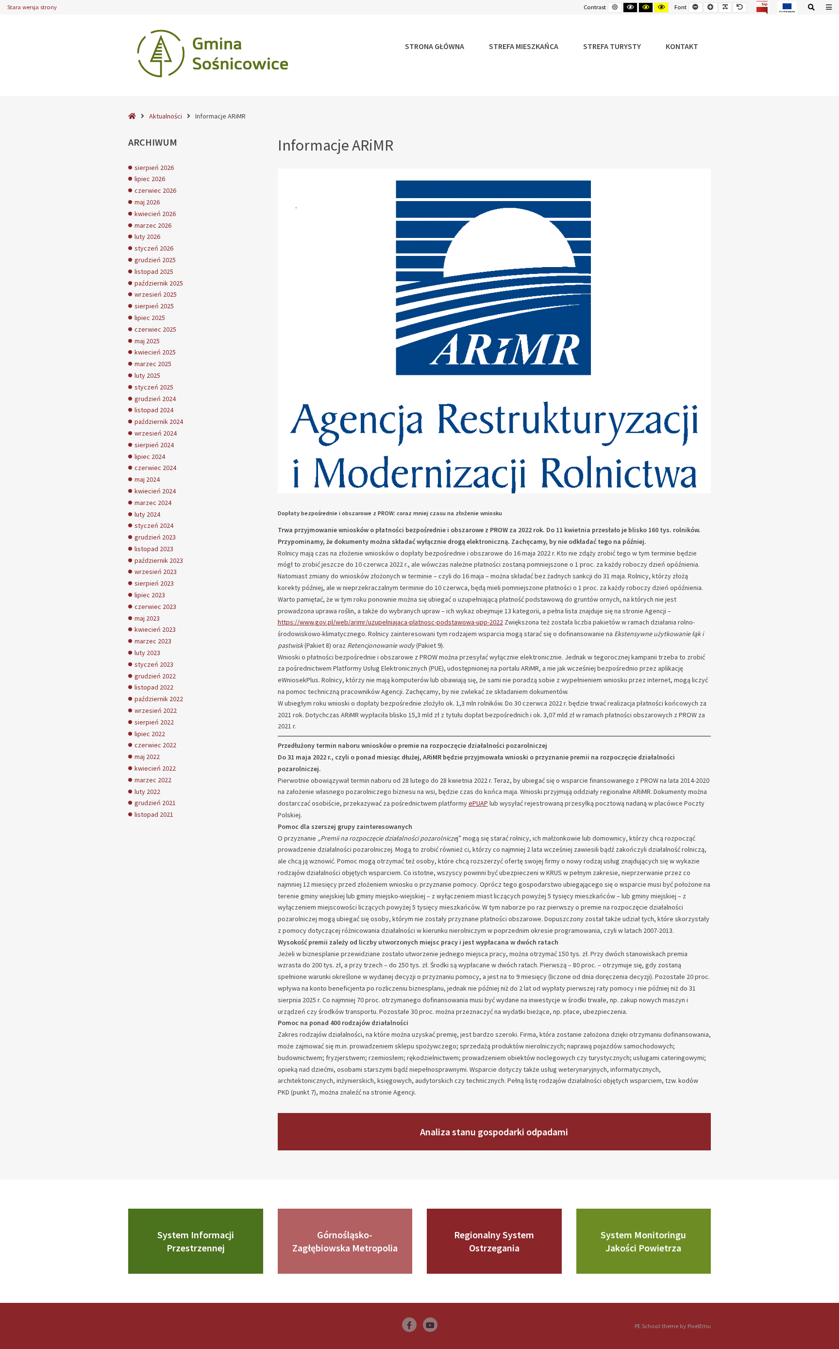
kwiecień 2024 (155, 491)
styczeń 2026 (153, 248)
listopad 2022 (153, 687)
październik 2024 (158, 421)
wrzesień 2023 (155, 571)
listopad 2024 (153, 409)
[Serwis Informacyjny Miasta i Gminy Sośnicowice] (212, 53)
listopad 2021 (153, 814)
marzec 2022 (152, 780)
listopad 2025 (153, 271)
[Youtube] (430, 1324)
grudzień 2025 (155, 259)
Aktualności (165, 116)
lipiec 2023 (149, 594)
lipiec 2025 (149, 317)
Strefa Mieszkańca (523, 46)
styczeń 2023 (153, 664)
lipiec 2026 (149, 178)
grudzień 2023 (155, 537)
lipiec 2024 (149, 456)
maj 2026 (147, 202)
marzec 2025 (152, 363)
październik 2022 (158, 698)
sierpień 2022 (154, 722)
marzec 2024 (152, 502)
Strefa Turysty (612, 46)
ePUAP (478, 803)
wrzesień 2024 (155, 433)
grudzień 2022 (155, 676)
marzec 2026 (152, 225)
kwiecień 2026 (155, 213)
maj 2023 (147, 618)
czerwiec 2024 (155, 467)
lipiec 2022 (149, 733)
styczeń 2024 (153, 525)
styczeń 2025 (153, 387)
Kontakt (682, 46)
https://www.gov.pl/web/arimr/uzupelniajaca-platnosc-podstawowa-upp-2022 (390, 622)
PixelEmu (699, 1326)
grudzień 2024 (155, 398)
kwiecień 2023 (155, 629)
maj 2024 (147, 479)
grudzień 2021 (155, 802)
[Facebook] (409, 1324)
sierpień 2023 (154, 583)
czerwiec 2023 (155, 606)
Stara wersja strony (32, 7)
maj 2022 (147, 756)
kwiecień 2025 (155, 352)
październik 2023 (158, 560)
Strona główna (434, 46)
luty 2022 (147, 791)
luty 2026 (147, 236)
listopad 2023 (153, 548)
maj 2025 (147, 341)
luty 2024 (147, 514)
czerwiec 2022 (155, 745)
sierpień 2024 (154, 444)
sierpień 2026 (154, 167)
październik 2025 (158, 283)
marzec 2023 (152, 641)
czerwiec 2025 (155, 329)
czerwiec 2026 (155, 190)
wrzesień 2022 (155, 710)
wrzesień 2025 (155, 294)
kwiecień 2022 (155, 768)
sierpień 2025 (154, 306)
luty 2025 (147, 375)
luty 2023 (147, 652)
